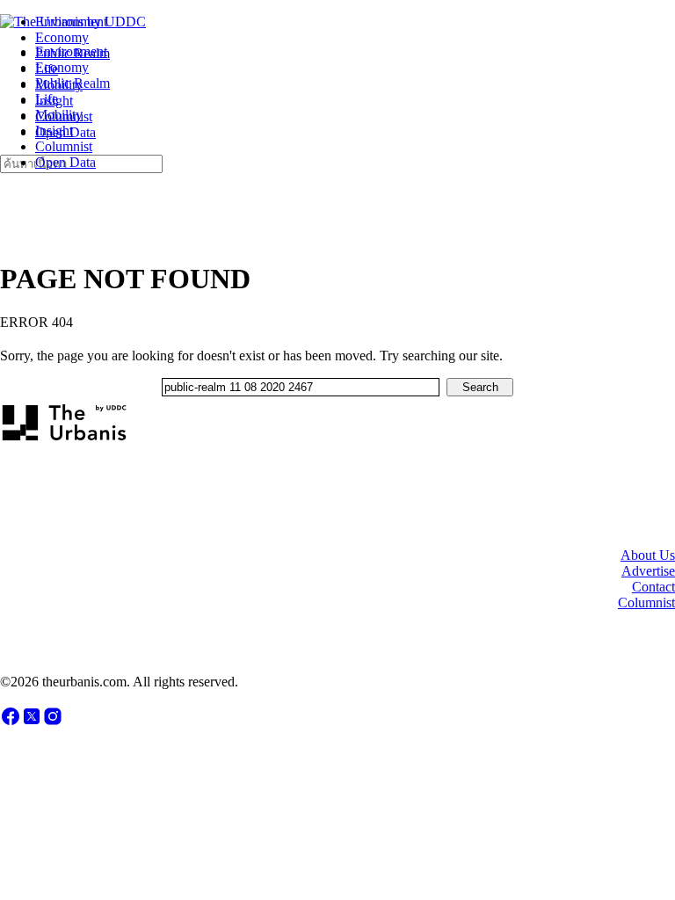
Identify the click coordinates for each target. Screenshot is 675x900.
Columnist (63, 146)
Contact (653, 586)
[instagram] (52, 722)
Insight (54, 130)
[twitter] (31, 722)
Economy (62, 67)
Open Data (65, 162)
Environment (71, 51)
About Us (648, 555)
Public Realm (72, 83)
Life (46, 98)
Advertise (648, 570)
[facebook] (10, 722)
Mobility (59, 114)
